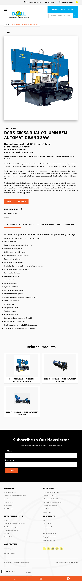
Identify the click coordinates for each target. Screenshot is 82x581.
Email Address (9, 460)
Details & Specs (28, 224)
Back (8, 32)
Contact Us (7, 520)
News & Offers (8, 505)
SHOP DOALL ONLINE (11, 209)
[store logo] (19, 14)
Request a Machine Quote (62, 9)
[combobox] (63, 15)
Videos (59, 224)
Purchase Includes (13, 224)
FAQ (44, 530)
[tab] (12, 224)
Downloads (69, 224)
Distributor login (33, 2)
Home (7, 24)
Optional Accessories (45, 224)
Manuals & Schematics (50, 533)
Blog (44, 520)
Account (51, 2)
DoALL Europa (8, 509)
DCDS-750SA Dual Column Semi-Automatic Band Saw (22, 380)
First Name (8, 451)
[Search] (75, 15)
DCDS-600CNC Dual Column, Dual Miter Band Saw (60, 380)
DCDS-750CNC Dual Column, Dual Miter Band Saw (22, 413)
